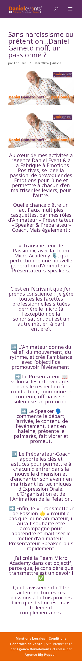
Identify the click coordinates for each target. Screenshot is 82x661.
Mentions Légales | (32, 638)
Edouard (20, 63)
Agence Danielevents (33, 649)
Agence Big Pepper (40, 654)
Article (56, 63)
